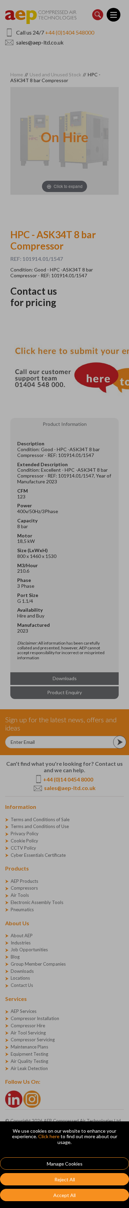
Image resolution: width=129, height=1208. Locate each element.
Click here (49, 1136)
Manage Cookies (65, 1164)
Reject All (64, 1179)
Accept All (64, 1195)
